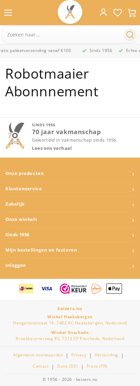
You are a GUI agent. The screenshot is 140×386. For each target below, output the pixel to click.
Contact (41, 366)
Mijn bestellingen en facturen (41, 250)
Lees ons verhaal (52, 148)
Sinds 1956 (17, 235)
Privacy (78, 355)
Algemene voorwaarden (38, 355)
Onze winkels (21, 219)
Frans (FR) (97, 366)
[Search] (130, 34)
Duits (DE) (67, 366)
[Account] (103, 12)
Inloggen (15, 265)
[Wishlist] (117, 12)
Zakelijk (15, 204)
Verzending (106, 355)
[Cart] (132, 12)
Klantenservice (23, 189)
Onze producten (24, 173)
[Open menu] (8, 12)
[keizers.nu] (70, 12)
